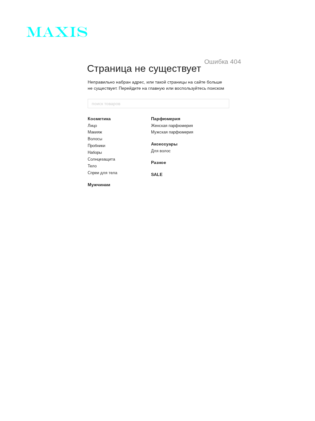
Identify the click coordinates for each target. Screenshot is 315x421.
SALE (156, 174)
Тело (92, 166)
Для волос (161, 151)
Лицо (92, 125)
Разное (158, 162)
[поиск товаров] (224, 103)
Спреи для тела (102, 172)
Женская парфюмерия (172, 125)
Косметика (99, 118)
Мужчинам (99, 184)
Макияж (95, 132)
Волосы (95, 139)
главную (156, 88)
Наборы (95, 152)
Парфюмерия (165, 118)
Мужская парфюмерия (172, 132)
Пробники (96, 145)
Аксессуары (164, 143)
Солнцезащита (101, 159)
